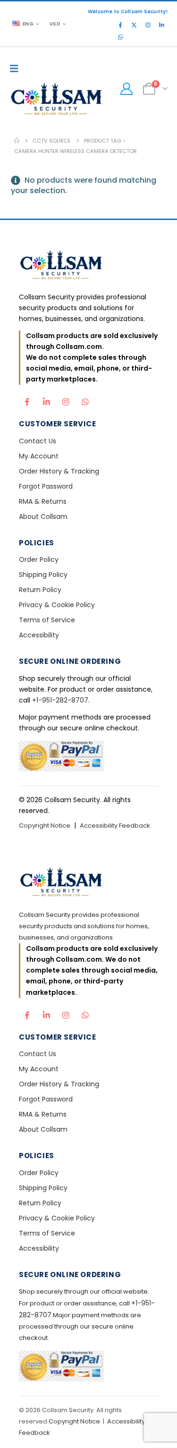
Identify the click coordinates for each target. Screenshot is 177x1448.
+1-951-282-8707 (60, 700)
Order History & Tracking (59, 471)
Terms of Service (47, 620)
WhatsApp (85, 399)
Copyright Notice (44, 825)
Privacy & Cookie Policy (57, 605)
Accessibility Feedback (115, 825)
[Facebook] (120, 25)
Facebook (27, 399)
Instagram (66, 399)
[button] (16, 68)
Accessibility (39, 635)
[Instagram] (148, 25)
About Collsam (43, 516)
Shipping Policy (43, 574)
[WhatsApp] (120, 37)
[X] (134, 25)
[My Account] (126, 89)
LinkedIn (46, 399)
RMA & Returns (43, 501)
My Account (39, 456)
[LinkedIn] (161, 25)
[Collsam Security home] (88, 266)
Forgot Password (46, 486)
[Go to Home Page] (16, 140)
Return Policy (40, 589)
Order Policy (39, 559)
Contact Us (37, 441)
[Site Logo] (56, 100)
